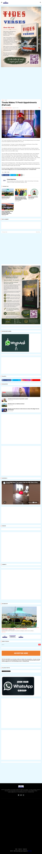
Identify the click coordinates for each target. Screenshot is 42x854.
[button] (1, 2)
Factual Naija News (11, 179)
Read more (4, 631)
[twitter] (21, 795)
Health (6, 100)
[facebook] (19, 795)
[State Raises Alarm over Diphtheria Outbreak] (4, 405)
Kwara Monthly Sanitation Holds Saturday (33, 197)
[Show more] (24, 175)
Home (3, 100)
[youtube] (35, 380)
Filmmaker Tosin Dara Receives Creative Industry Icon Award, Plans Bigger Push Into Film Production (23, 409)
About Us (20, 849)
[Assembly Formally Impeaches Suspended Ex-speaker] (4, 400)
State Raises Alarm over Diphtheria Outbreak (6, 197)
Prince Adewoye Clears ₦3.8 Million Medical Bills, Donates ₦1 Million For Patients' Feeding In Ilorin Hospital (21, 198)
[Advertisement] (21, 83)
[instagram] (23, 795)
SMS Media (30, 850)
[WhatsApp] (17, 175)
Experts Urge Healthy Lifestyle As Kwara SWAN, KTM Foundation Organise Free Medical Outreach (7, 213)
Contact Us (25, 849)
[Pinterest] (19, 175)
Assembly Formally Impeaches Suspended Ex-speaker (18, 398)
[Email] (21, 175)
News (8, 172)
